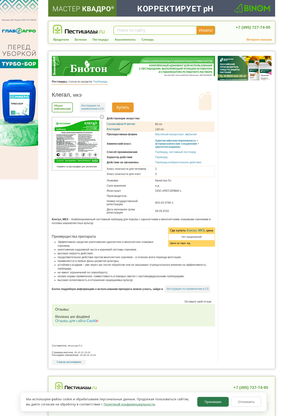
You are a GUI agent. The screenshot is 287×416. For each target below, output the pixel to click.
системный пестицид (182, 152)
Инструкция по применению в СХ (188, 288)
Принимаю (213, 402)
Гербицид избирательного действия (178, 162)
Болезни (81, 39)
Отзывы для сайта (76, 321)
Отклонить (246, 402)
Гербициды (100, 81)
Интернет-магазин (259, 39)
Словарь (147, 39)
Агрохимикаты (125, 39)
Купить (123, 107)
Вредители (61, 39)
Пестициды (101, 39)
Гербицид (161, 152)
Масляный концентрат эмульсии (176, 134)
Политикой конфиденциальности (129, 404)
